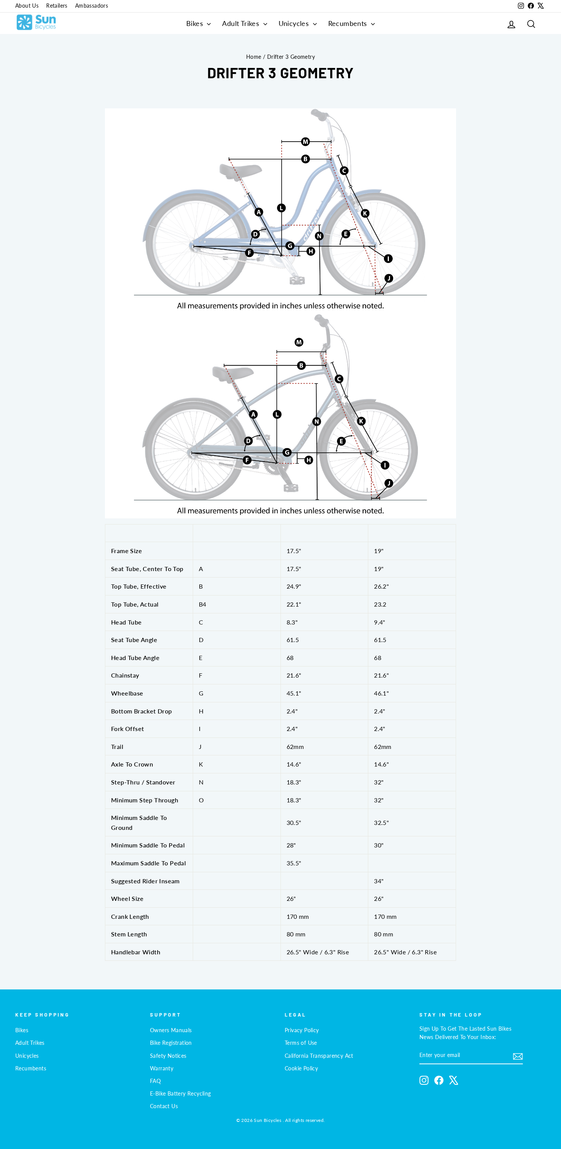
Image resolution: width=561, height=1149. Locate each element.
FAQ (155, 1081)
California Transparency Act (319, 1056)
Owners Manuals (171, 1030)
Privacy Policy (302, 1030)
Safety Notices (168, 1056)
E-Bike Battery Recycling (180, 1094)
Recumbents (348, 23)
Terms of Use (301, 1043)
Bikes (195, 23)
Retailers (57, 6)
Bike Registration (171, 1043)
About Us (27, 6)
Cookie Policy (301, 1068)
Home (253, 57)
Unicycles (295, 23)
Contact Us (164, 1106)
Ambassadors (91, 6)
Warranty (161, 1068)
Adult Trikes (241, 23)
